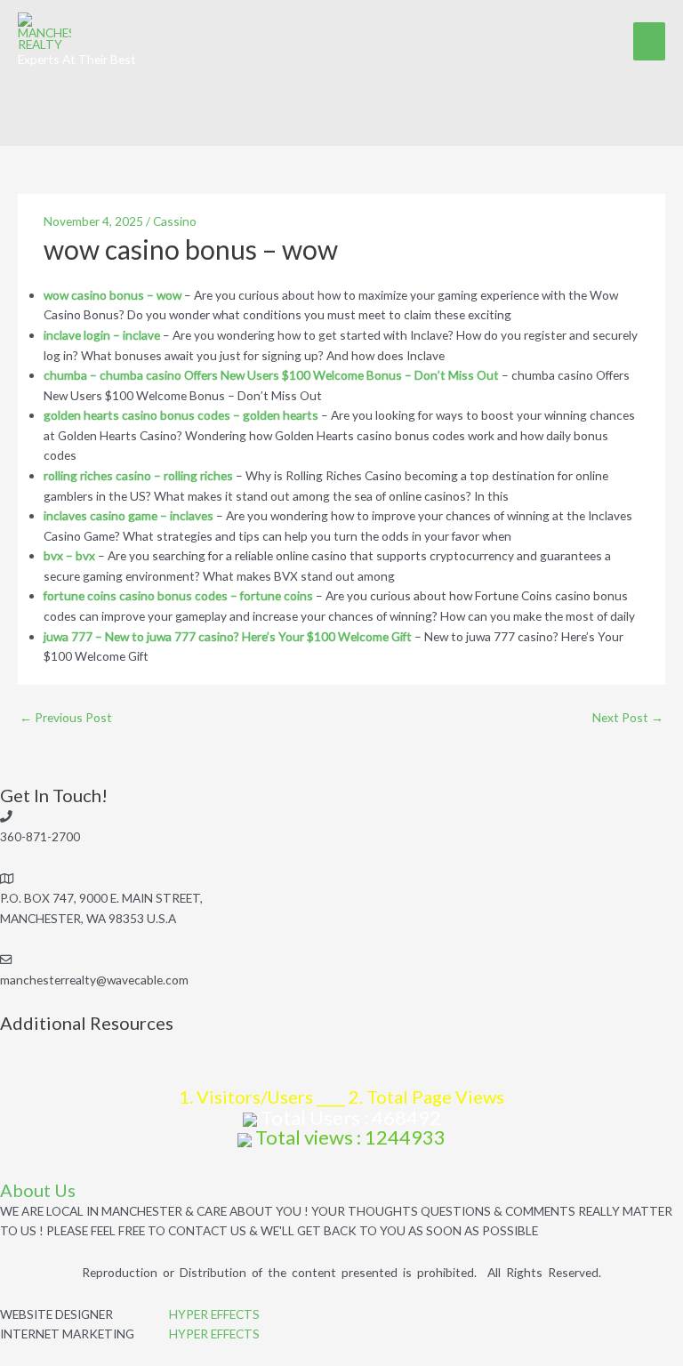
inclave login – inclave (102, 334)
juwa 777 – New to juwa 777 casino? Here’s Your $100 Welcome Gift (228, 636)
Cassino (175, 221)
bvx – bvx (69, 555)
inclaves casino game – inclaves (128, 515)
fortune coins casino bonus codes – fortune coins (178, 595)
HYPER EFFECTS (214, 1314)
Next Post (627, 717)
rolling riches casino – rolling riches (138, 475)
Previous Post (66, 717)
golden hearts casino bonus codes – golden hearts (181, 414)
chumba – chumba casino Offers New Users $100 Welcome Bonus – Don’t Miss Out (271, 374)
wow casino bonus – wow (112, 294)
